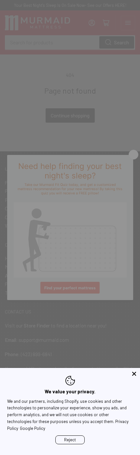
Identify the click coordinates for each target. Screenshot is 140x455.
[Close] (134, 374)
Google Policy (32, 428)
